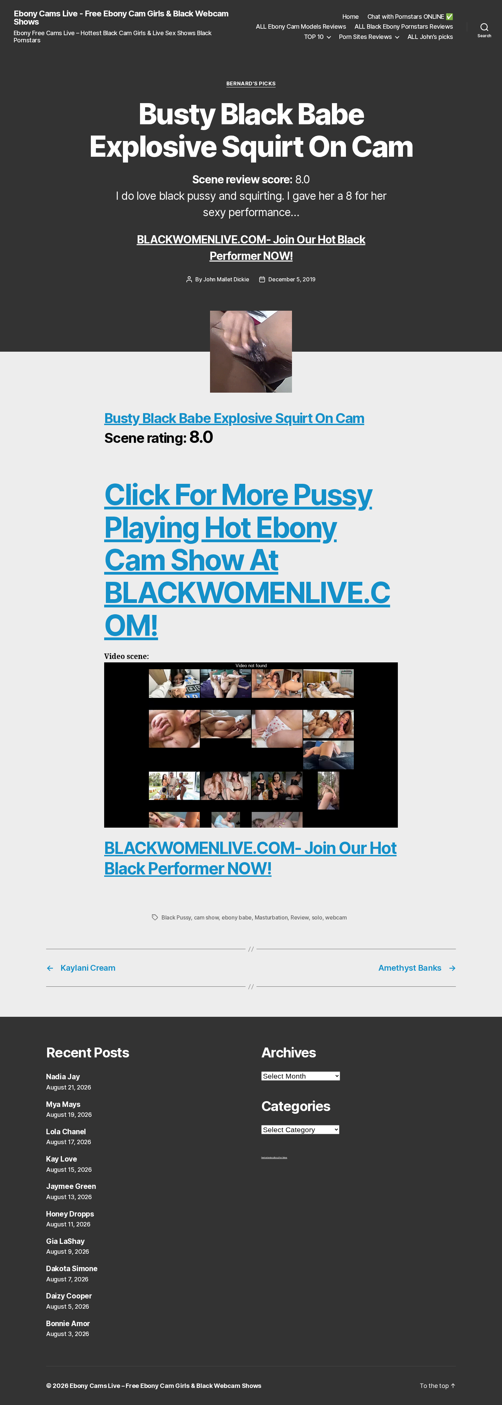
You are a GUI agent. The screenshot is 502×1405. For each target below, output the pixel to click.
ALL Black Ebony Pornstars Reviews (403, 26)
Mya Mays (63, 1104)
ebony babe (237, 917)
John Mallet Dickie (226, 279)
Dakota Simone (72, 1268)
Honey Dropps (70, 1214)
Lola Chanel (66, 1131)
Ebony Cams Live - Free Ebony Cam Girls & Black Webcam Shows (121, 18)
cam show (206, 917)
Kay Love (61, 1159)
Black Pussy (176, 917)
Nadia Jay (63, 1076)
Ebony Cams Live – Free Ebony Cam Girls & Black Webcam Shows (165, 1385)
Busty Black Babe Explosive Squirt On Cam (234, 418)
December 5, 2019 (292, 279)
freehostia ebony (267, 1157)
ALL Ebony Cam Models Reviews (301, 26)
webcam (336, 917)
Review (300, 917)
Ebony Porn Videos (280, 1157)
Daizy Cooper (69, 1296)
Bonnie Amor (68, 1323)
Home (351, 16)
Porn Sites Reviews (365, 36)
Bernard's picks (251, 84)
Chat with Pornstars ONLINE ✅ (410, 16)
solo (317, 917)
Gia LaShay (65, 1241)
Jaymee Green (71, 1186)
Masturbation (271, 917)
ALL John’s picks (430, 36)
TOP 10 (314, 36)
